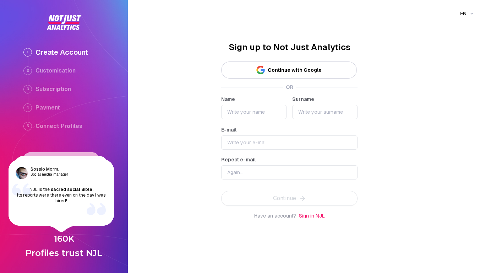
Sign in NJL (312, 216)
